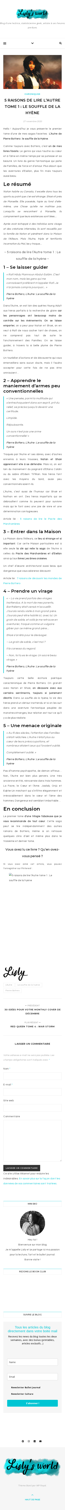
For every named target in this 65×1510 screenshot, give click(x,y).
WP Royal (41, 1485)
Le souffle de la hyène (29, 985)
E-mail (8, 1084)
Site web (8, 1100)
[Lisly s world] (32, 13)
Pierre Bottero (13, 990)
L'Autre (9, 985)
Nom (6, 1069)
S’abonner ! (32, 1403)
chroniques (32, 94)
